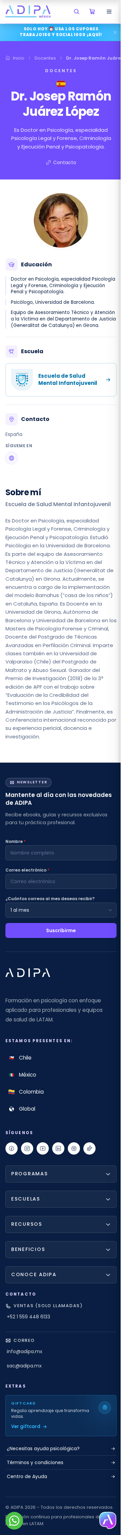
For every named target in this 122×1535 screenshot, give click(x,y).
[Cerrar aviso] (115, 32)
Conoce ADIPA (34, 1294)
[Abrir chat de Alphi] (104, 1521)
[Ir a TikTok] (89, 1148)
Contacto (64, 162)
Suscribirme (61, 930)
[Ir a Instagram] (27, 1148)
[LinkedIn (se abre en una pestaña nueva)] (11, 458)
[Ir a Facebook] (11, 1148)
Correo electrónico (27, 870)
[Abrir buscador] (76, 11)
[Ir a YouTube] (43, 1148)
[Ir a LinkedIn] (58, 1148)
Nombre (15, 841)
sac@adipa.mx (24, 1386)
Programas (29, 1194)
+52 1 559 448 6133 (28, 1337)
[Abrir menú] (109, 11)
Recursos (26, 1244)
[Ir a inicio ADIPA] (27, 973)
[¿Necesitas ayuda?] (14, 1521)
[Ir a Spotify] (74, 1148)
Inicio (18, 58)
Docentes (45, 58)
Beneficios (28, 1269)
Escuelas (25, 1219)
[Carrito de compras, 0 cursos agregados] (92, 11)
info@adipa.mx (24, 1371)
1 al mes (20, 910)
